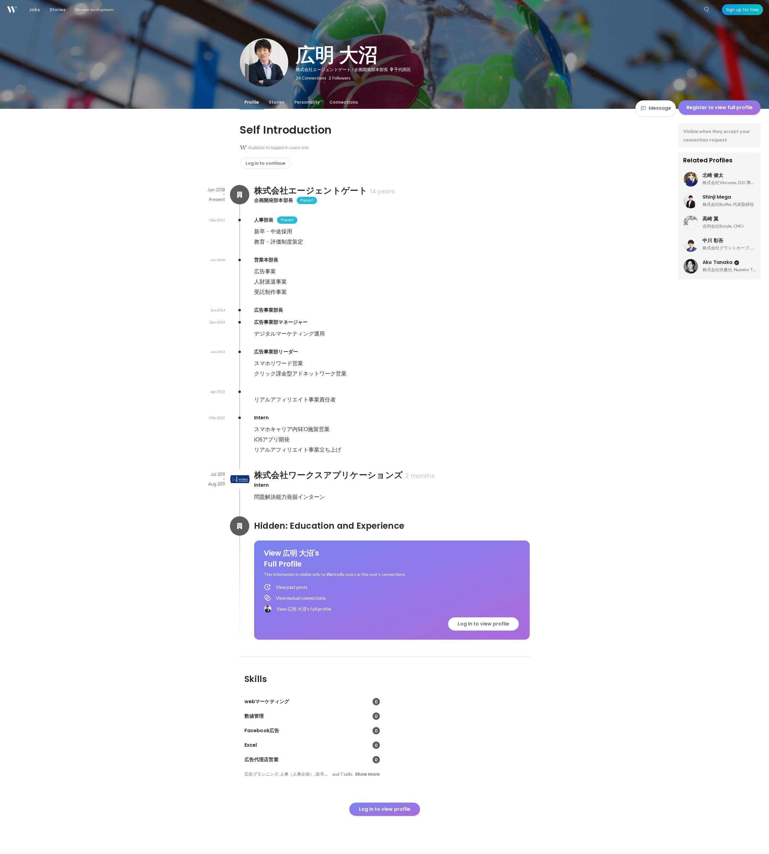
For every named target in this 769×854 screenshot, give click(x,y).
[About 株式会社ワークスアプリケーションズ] (239, 479)
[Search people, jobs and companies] (707, 10)
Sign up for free (742, 10)
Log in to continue (266, 163)
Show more (367, 774)
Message (660, 108)
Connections (343, 102)
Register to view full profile (720, 107)
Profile (251, 102)
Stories (277, 102)
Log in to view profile (483, 623)
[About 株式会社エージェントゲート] (239, 194)
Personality (307, 102)
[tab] (252, 102)
